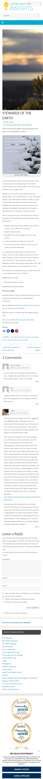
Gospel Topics (7, 669)
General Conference (9, 667)
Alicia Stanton (14, 337)
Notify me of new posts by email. (16, 602)
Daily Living (17, 125)
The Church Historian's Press (12, 684)
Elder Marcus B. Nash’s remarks (15, 295)
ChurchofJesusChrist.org (10, 652)
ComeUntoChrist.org (9, 658)
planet (19, 340)
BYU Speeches (7, 638)
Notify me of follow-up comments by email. (20, 599)
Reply (37, 381)
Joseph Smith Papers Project (12, 672)
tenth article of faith (19, 181)
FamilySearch (6, 664)
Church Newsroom (8, 649)
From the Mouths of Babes (34, 348)
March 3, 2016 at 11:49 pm (20, 390)
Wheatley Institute (8, 686)
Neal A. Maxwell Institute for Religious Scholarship (19, 678)
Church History (7, 646)
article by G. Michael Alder (16, 312)
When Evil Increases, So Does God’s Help (11, 348)
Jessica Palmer (15, 365)
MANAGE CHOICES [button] (21, 769)
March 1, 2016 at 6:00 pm (19, 368)
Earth (19, 337)
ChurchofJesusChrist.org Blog (12, 655)
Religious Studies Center (10, 681)
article (23, 320)
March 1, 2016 (8, 122)
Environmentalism (26, 337)
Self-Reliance (26, 125)
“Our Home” (23, 199)
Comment (6, 559)
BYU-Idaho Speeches (9, 644)
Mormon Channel (13, 278)
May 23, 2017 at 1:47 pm (19, 413)
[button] (38, 751)
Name (5, 578)
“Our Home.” (25, 273)
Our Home (14, 340)
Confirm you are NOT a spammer (15, 613)
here (4, 550)
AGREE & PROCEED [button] (21, 776)
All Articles (8, 125)
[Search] (38, 16)
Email (5, 586)
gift (32, 337)
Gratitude (36, 337)
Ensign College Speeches (10, 689)
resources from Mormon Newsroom (25, 305)
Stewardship (25, 340)
